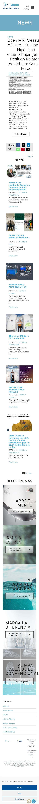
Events (21, 291)
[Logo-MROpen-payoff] (11, 3)
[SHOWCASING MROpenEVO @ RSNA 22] (19, 374)
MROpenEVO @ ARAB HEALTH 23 (16, 271)
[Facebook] (18, 145)
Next (29, 156)
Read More (13, 207)
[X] (23, 145)
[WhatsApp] (18, 149)
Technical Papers (23, 75)
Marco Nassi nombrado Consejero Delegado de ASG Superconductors (16, 171)
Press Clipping (14, 453)
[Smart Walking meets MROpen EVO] (19, 222)
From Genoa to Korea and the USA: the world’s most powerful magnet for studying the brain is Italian (16, 422)
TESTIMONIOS (9, 732)
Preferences (19, 799)
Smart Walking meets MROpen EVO (16, 222)
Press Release (14, 195)
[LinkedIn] (28, 145)
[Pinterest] (23, 149)
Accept (19, 787)
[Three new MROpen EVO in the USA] (19, 323)
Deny (19, 793)
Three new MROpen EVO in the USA (16, 323)
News (11, 244)
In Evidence (23, 192)
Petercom (22, 766)
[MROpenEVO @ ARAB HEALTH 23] (19, 271)
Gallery (23, 171)
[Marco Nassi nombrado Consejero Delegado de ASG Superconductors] (19, 171)
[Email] (28, 149)
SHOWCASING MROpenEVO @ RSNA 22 (16, 389)
